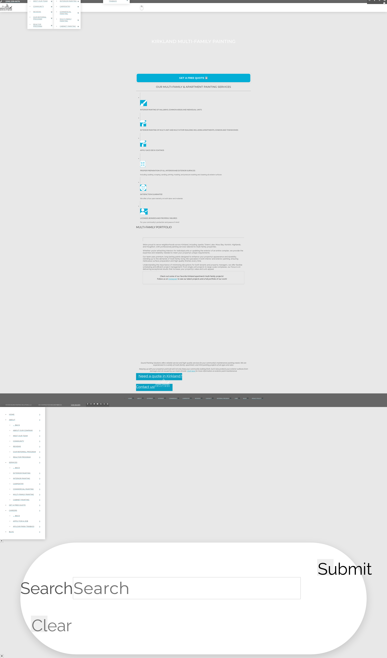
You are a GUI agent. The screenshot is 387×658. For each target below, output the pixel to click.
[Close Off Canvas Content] (1, 541)
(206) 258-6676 (75, 405)
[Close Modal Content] (2, 656)
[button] (141, 7)
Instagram (173, 279)
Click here (191, 371)
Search (46, 588)
